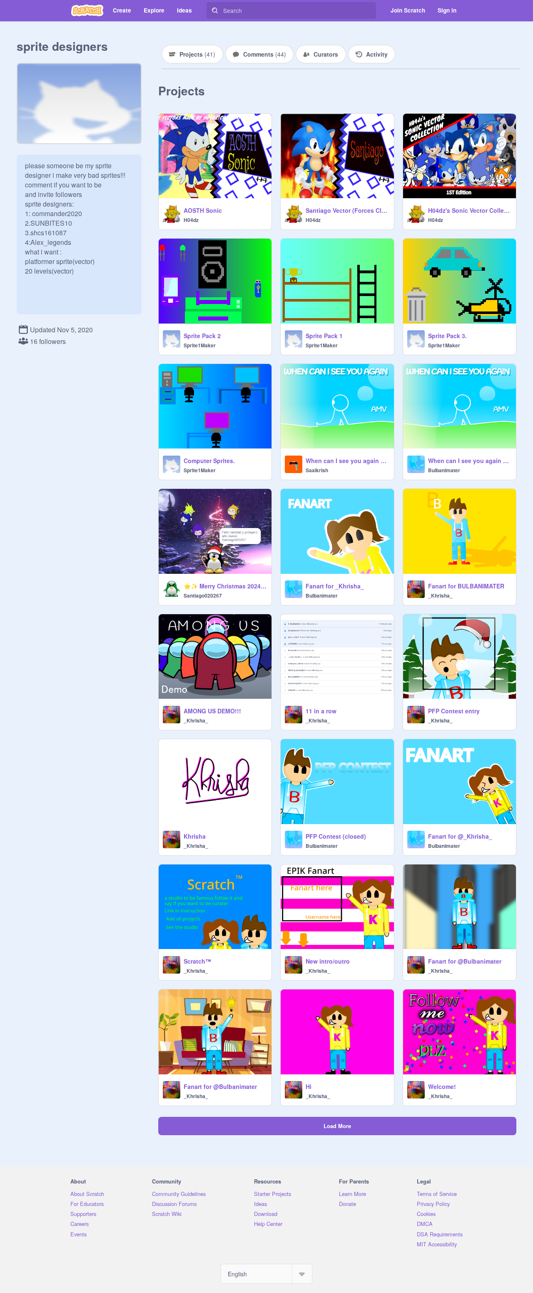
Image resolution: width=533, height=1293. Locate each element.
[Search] (215, 10)
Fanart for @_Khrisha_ (460, 836)
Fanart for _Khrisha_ (335, 586)
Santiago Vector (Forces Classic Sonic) (347, 210)
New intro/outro (328, 961)
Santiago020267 (203, 595)
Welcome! (442, 1086)
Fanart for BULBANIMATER (466, 586)
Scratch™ (197, 961)
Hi (308, 1086)
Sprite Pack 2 (202, 335)
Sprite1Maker (200, 345)
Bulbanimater (444, 470)
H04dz (191, 220)
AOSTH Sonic (203, 210)
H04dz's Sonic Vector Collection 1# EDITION (469, 210)
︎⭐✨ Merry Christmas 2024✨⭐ (225, 586)
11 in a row (321, 711)
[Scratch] (87, 10)
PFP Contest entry (454, 711)
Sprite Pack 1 (324, 335)
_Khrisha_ (440, 595)
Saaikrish (317, 470)
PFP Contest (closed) (336, 836)
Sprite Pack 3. (447, 335)
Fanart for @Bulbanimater (464, 961)
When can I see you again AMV (347, 460)
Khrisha (195, 836)
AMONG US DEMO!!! (212, 711)
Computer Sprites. (209, 460)
